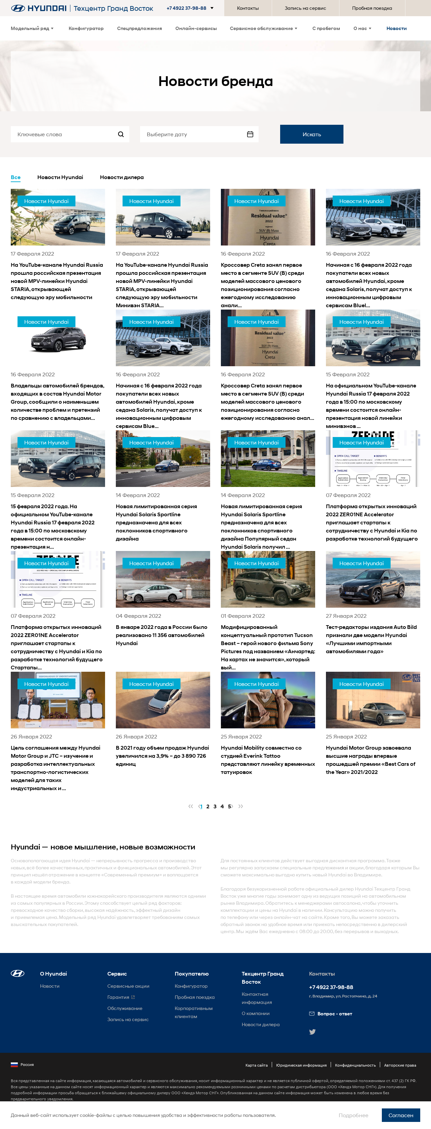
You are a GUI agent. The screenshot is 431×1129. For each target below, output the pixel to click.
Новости (397, 28)
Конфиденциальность (355, 1065)
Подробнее (353, 1115)
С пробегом (326, 28)
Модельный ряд (30, 28)
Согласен (401, 1115)
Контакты (248, 8)
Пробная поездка (372, 8)
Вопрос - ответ (335, 1013)
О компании (256, 1013)
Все (16, 177)
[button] (191, 8)
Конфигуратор (86, 28)
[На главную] (39, 8)
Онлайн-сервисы (196, 28)
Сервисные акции (128, 986)
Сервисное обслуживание (261, 28)
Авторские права (400, 1065)
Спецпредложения (139, 28)
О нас (360, 28)
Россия (27, 1064)
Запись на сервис (305, 8)
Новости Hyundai (60, 177)
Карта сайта (256, 1065)
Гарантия (118, 997)
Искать (312, 134)
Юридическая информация (301, 1065)
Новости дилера (122, 177)
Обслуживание (124, 1008)
